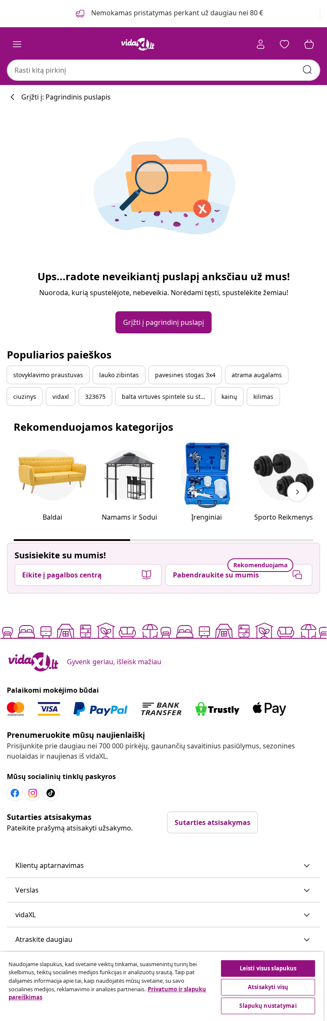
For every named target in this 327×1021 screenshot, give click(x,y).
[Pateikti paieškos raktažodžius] (307, 70)
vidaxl (60, 396)
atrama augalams (257, 375)
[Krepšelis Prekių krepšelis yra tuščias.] (309, 44)
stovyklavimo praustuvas (48, 375)
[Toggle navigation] (17, 44)
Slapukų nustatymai (267, 1006)
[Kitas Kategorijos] (297, 492)
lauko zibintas (119, 375)
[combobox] (163, 70)
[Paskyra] (261, 44)
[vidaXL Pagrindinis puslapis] (138, 44)
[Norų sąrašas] (284, 44)
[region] (162, 986)
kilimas (263, 396)
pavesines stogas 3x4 (185, 375)
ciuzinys (24, 396)
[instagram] (33, 793)
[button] (163, 865)
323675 (95, 396)
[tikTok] (50, 793)
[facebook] (15, 793)
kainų (229, 396)
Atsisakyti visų (268, 987)
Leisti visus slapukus (268, 968)
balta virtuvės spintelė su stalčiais (166, 396)
